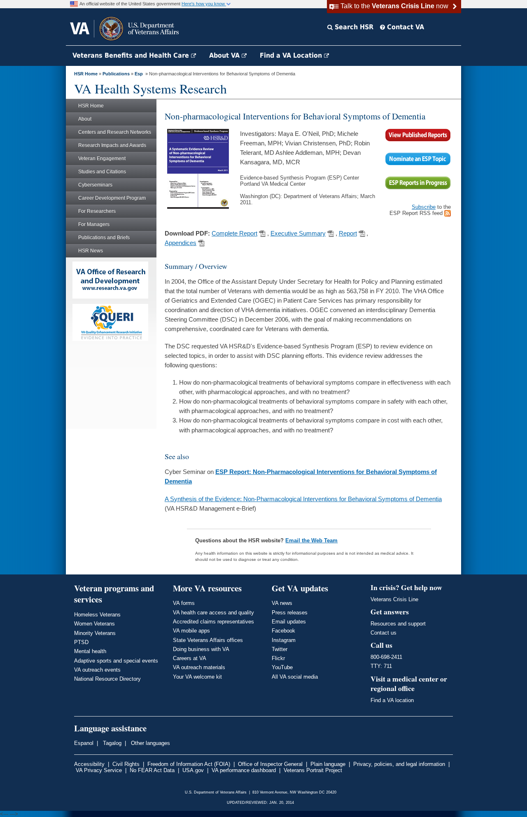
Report (348, 233)
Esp (139, 73)
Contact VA (404, 27)
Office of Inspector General (270, 764)
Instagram (284, 640)
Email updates (289, 622)
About (84, 119)
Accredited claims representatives (213, 622)
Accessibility (89, 764)
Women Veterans (94, 624)
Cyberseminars (95, 185)
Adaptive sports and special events (116, 661)
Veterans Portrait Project (313, 770)
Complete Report (234, 233)
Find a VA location (392, 700)
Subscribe (424, 207)
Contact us (383, 633)
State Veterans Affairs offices (208, 640)
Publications (116, 73)
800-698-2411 (386, 657)
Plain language (327, 764)
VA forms (184, 603)
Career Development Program (112, 198)
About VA (225, 55)
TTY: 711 (381, 666)
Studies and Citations (102, 172)
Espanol (83, 743)
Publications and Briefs (104, 237)
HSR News (90, 251)
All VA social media (295, 677)
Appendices (180, 243)
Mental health (90, 651)
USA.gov (193, 770)
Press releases (290, 612)
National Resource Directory (107, 679)
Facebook (283, 631)
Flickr (278, 658)
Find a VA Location (292, 55)
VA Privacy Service (99, 770)
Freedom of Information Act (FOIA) (188, 764)
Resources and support (398, 624)
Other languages (149, 743)
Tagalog (111, 743)
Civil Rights (126, 764)
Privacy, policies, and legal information (399, 764)
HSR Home (86, 73)
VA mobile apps (191, 631)
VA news (282, 603)
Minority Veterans (95, 633)
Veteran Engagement (102, 158)
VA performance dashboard (244, 770)
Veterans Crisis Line (394, 599)
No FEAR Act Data (152, 770)
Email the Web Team (311, 540)
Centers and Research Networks (114, 132)
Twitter (279, 649)
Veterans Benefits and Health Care (131, 55)
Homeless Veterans (97, 615)
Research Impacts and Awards (112, 145)
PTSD (81, 642)
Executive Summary (298, 233)
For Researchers (97, 211)
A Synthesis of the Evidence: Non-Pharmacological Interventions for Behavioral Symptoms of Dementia (303, 498)
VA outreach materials (199, 667)
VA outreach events (97, 670)
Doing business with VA (201, 649)
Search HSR (353, 27)
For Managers (94, 224)
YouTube (282, 667)
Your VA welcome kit (197, 677)
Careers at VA (189, 658)
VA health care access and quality (213, 612)
